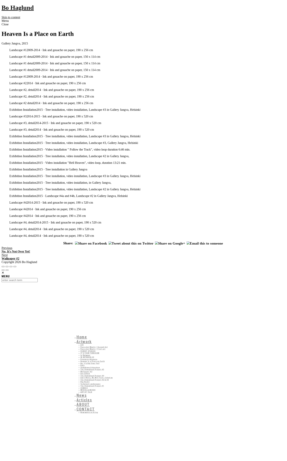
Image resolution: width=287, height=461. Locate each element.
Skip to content (11, 17)
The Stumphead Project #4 (92, 376)
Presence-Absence (88, 359)
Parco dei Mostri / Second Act (94, 347)
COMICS (84, 388)
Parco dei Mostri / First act (92, 349)
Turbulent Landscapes (90, 384)
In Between (85, 355)
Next (10, 256)
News (82, 395)
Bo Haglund (18, 7)
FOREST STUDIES (88, 351)
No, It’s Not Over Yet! (90, 363)
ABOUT (83, 404)
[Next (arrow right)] (7, 270)
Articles (84, 400)
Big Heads (85, 382)
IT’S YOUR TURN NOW (89, 353)
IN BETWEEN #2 (87, 357)
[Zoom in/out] (14, 266)
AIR (82, 345)
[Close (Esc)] (3, 266)
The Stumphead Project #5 (92, 370)
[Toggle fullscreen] (10, 266)
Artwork (84, 341)
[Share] (7, 266)
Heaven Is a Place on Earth (92, 361)
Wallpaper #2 (86, 372)
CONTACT (86, 409)
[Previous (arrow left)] (3, 270)
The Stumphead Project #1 (92, 386)
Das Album (85, 374)
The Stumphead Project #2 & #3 (94, 380)
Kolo (82, 365)
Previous (16, 249)
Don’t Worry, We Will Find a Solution (96, 378)
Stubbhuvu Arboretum (90, 367)
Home (82, 337)
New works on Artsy (89, 412)
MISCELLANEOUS (88, 390)
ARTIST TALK (86, 392)
